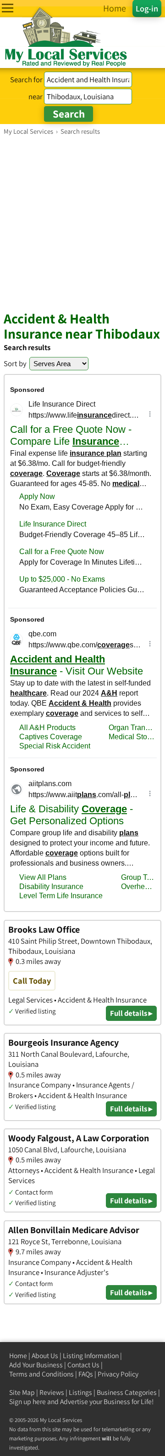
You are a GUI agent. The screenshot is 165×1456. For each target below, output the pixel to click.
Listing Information (91, 1355)
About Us (45, 1355)
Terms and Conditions (41, 1374)
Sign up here (27, 1401)
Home (18, 1355)
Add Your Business (36, 1364)
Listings (80, 1392)
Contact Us (83, 1364)
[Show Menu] (7, 8)
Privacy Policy (118, 1374)
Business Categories (127, 1392)
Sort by (15, 363)
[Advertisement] (82, 223)
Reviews (51, 1392)
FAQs (85, 1374)
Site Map (22, 1392)
